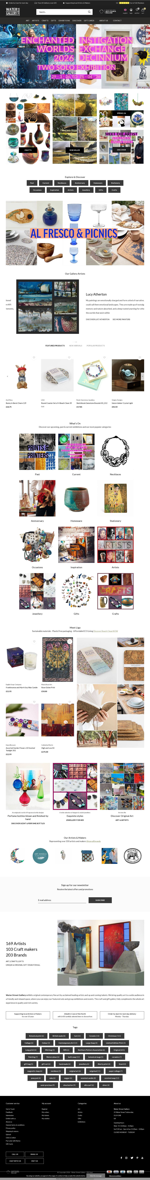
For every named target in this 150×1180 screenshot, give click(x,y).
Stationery (115, 183)
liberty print (104, 1064)
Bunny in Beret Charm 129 (16, 403)
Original (119, 1050)
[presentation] (7, 376)
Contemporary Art (68, 1043)
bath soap (74, 1057)
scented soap (112, 1078)
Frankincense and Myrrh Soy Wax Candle (22, 687)
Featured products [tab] (55, 346)
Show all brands (93, 841)
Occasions (37, 190)
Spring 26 (121, 113)
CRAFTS (27, 150)
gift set (46, 1064)
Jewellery (86, 190)
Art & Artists (122, 820)
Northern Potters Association (91, 1050)
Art (27, 20)
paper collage (116, 1071)
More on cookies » (115, 1176)
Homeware (98, 183)
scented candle (88, 1078)
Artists (35, 20)
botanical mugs (95, 1057)
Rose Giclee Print (48, 687)
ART (7, 961)
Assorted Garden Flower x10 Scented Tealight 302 (20, 749)
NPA (66, 1050)
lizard (122, 1064)
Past (32, 183)
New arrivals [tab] (75, 346)
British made (59, 1036)
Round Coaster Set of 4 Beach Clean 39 (56, 403)
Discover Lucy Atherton (87, 319)
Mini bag (50, 1050)
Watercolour (52, 1057)
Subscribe (100, 900)
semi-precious (48, 1085)
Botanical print (36, 1036)
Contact (117, 20)
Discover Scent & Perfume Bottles (28, 823)
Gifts (53, 20)
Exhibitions (64, 20)
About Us (103, 20)
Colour (46, 1043)
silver (106, 1085)
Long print (30, 1050)
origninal (95, 1071)
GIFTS (21, 961)
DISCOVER (121, 150)
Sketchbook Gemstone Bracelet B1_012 (92, 403)
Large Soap (91, 1043)
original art (75, 1071)
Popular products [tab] (96, 346)
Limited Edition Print (116, 1043)
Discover (76, 20)
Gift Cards (89, 20)
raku (52, 1078)
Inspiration (54, 190)
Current (46, 183)
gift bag (28, 1064)
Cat (77, 1036)
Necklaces (62, 183)
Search (89, 12)
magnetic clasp (34, 1071)
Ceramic (94, 1036)
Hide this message (96, 1176)
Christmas (114, 1036)
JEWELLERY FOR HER (75, 820)
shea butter (69, 1085)
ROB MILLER (75, 150)
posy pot (36, 1078)
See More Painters (111, 319)
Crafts (45, 20)
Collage (29, 1043)
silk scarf (89, 1085)
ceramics (117, 1057)
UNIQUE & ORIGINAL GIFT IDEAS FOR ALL (23, 965)
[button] (72, 342)
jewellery (84, 1064)
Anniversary (80, 183)
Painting (33, 1057)
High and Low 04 (47, 748)
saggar (68, 1078)
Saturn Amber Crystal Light (122, 403)
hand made (64, 1064)
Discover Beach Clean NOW (105, 631)
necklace (56, 1071)
